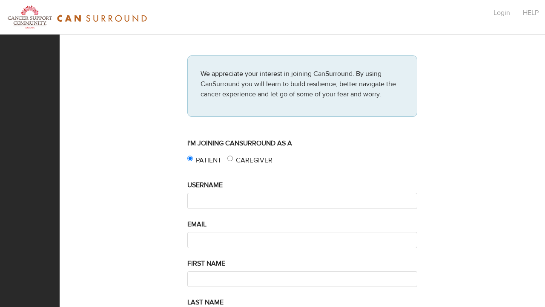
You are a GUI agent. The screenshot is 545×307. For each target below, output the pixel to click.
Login (501, 13)
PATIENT (208, 160)
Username (205, 185)
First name (206, 263)
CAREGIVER (254, 160)
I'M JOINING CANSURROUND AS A (239, 143)
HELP (531, 13)
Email (197, 224)
